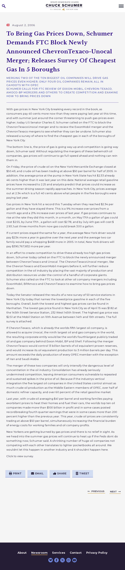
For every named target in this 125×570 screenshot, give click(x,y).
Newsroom (39, 552)
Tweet (84, 473)
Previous (98, 491)
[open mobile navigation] (121, 6)
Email (39, 473)
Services (58, 552)
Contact (76, 552)
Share (61, 473)
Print (17, 473)
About (22, 552)
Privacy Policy (97, 552)
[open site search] (4, 6)
